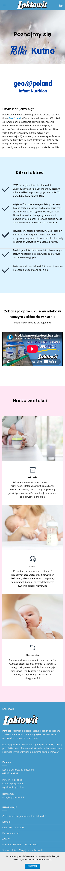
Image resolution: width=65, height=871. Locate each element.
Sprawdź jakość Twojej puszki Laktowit (22, 850)
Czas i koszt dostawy (13, 827)
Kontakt (6, 821)
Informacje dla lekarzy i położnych (20, 844)
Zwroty (5, 838)
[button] (4, 5)
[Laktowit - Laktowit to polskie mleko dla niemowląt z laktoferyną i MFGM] (32, 5)
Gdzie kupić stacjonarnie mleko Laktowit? (24, 816)
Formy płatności (10, 833)
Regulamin (8, 793)
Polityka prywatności (13, 797)
